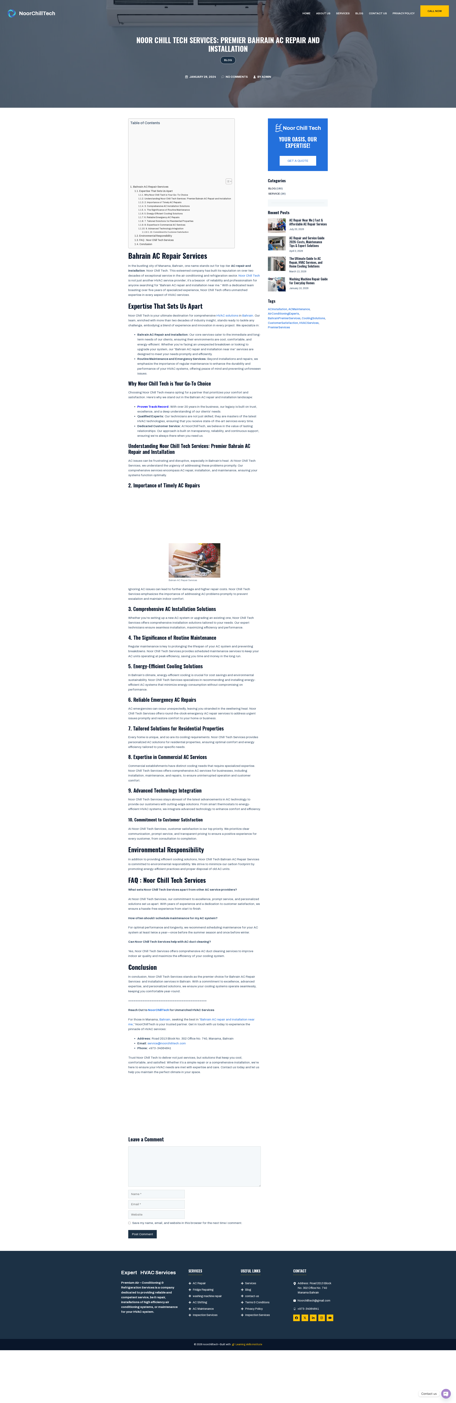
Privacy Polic (253, 1308)
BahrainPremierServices (284, 318)
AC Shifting (200, 1302)
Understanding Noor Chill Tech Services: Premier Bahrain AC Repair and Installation (187, 198)
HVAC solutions (227, 315)
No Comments (237, 76)
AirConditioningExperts (283, 313)
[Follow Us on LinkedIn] (313, 1318)
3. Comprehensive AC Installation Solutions (167, 206)
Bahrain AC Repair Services (150, 186)
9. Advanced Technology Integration (164, 228)
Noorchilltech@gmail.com (313, 1300)
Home (306, 13)
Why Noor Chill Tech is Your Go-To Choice (166, 195)
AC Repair (199, 1283)
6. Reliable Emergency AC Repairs (161, 217)
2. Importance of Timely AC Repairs (162, 202)
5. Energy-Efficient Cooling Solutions (163, 213)
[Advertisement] (180, 152)
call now (435, 11)
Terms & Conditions (257, 1302)
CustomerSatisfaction (283, 322)
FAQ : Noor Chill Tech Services (156, 240)
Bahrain (247, 315)
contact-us (252, 1296)
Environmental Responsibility (155, 236)
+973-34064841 (308, 1308)
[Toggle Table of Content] (227, 181)
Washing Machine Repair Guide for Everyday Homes (308, 281)
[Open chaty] (446, 1394)
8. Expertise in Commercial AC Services (164, 225)
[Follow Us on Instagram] (321, 1318)
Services (343, 13)
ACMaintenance (299, 309)
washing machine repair (207, 1296)
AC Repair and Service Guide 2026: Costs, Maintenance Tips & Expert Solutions (306, 242)
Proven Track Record (153, 406)
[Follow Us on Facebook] (296, 1318)
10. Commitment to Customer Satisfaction (169, 232)
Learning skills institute (249, 1344)
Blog (359, 13)
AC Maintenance (203, 1308)
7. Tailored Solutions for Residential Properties (168, 221)
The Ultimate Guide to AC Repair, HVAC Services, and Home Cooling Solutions (305, 262)
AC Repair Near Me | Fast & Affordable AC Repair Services (308, 222)
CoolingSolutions (313, 318)
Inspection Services (205, 1315)
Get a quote (297, 160)
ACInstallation (277, 309)
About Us (323, 13)
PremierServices (279, 327)
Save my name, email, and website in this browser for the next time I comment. (187, 1223)
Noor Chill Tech (249, 275)
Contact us (378, 13)
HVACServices (309, 322)
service (274, 193)
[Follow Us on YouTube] (330, 1318)
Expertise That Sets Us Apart (156, 191)
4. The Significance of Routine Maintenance (167, 210)
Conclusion (145, 244)
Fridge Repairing (203, 1289)
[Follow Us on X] (305, 1318)
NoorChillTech (37, 13)
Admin (266, 76)
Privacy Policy (404, 13)
